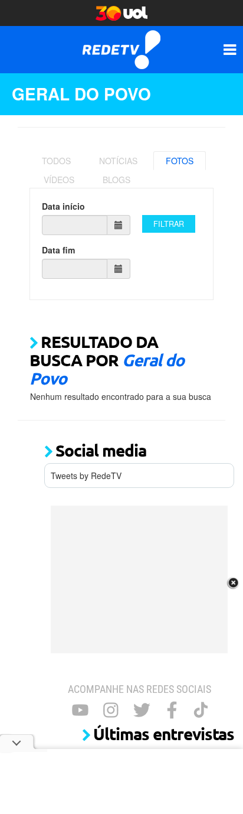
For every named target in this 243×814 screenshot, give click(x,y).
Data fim (58, 250)
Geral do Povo (81, 94)
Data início (63, 206)
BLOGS (116, 179)
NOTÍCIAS (118, 161)
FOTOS (179, 161)
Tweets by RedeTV (86, 475)
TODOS (56, 161)
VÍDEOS (59, 179)
